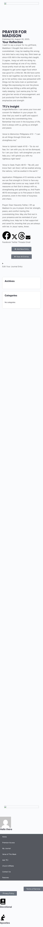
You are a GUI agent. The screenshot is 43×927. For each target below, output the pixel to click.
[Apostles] (3, 917)
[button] (6, 237)
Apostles (5, 923)
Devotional (6, 907)
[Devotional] (3, 901)
